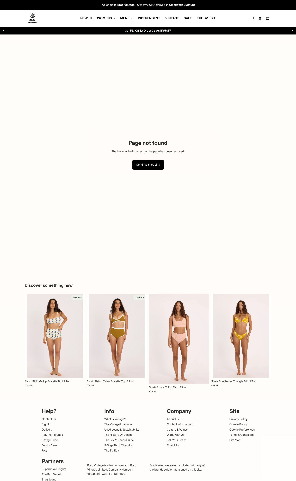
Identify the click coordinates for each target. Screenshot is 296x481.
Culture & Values (177, 429)
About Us (173, 419)
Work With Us (175, 434)
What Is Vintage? (115, 419)
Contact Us (49, 419)
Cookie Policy (238, 424)
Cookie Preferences (242, 429)
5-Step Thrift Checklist (118, 445)
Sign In (46, 424)
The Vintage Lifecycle (118, 424)
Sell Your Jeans (176, 440)
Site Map (235, 440)
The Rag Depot (51, 474)
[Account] (260, 18)
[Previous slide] (4, 30)
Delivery (47, 429)
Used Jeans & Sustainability (121, 429)
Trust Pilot (173, 445)
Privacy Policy (238, 419)
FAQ (44, 450)
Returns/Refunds (52, 434)
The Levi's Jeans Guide (119, 440)
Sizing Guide (50, 440)
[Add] (204, 378)
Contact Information (179, 424)
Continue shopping (148, 164)
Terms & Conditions (241, 434)
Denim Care (49, 445)
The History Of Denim (118, 434)
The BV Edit (111, 450)
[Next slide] (292, 30)
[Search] (253, 18)
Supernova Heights (54, 469)
